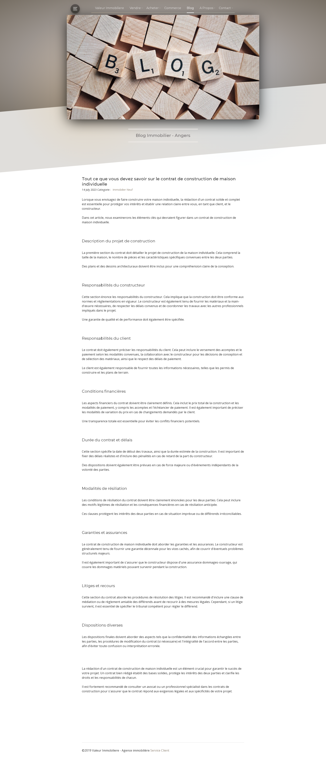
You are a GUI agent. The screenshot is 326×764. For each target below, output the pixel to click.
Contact (225, 8)
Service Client (159, 750)
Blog (190, 8)
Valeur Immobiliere (109, 8)
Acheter (152, 8)
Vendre (135, 8)
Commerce (172, 8)
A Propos (206, 8)
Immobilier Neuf (123, 189)
